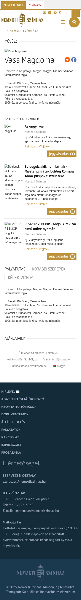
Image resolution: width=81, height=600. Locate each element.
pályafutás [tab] (15, 269)
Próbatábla (11, 452)
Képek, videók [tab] (20, 277)
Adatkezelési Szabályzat (22, 359)
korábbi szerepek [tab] (48, 269)
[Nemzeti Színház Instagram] (60, 13)
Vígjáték (44, 146)
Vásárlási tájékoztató (56, 359)
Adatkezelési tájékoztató (22, 399)
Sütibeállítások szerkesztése (28, 366)
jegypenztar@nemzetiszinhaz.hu (36, 510)
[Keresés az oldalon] (74, 22)
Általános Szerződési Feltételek (38, 353)
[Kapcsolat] (44, 13)
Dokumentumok (15, 414)
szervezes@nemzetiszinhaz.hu (24, 481)
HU (76, 13)
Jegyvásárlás (59, 154)
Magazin (35, 5)
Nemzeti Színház (35, 131)
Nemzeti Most (13, 5)
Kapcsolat (10, 437)
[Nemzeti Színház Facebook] (49, 13)
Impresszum (11, 444)
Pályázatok (11, 429)
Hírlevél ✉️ (10, 391)
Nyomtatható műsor (18, 406)
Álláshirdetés (13, 422)
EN (67, 13)
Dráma (43, 204)
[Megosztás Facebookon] (73, 59)
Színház (30, 146)
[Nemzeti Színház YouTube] (55, 13)
